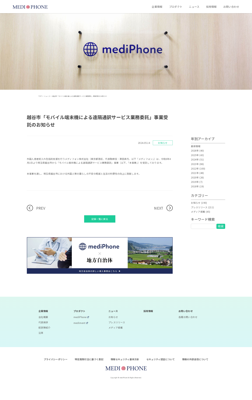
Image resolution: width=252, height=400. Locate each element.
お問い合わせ (231, 6)
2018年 (195, 186)
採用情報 (211, 6)
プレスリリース (199, 207)
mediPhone (80, 317)
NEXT (158, 208)
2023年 (195, 164)
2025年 (195, 155)
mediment (79, 323)
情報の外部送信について (195, 359)
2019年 (195, 182)
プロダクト (175, 6)
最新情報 (195, 146)
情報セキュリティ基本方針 (125, 359)
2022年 (195, 168)
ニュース (194, 6)
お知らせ (162, 143)
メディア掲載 (198, 211)
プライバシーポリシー (56, 359)
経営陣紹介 (44, 327)
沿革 (40, 333)
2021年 (195, 173)
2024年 (195, 159)
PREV (40, 208)
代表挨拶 (43, 322)
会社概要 (43, 317)
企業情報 (157, 6)
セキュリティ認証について (160, 359)
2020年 (195, 177)
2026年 (195, 150)
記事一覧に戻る (99, 219)
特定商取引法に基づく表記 (89, 359)
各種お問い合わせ (188, 317)
